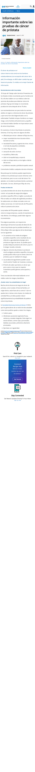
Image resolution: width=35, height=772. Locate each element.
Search (30, 6)
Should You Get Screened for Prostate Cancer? (12, 331)
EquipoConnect (11, 35)
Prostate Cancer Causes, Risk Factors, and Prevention (22, 333)
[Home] (11, 6)
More (18, 11)
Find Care (17, 358)
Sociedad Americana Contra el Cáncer (14, 305)
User (33, 6)
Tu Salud (7, 62)
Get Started (17, 379)
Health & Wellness (8, 11)
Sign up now (17, 400)
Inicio (2, 62)
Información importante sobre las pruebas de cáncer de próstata (15, 63)
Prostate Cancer (7, 332)
